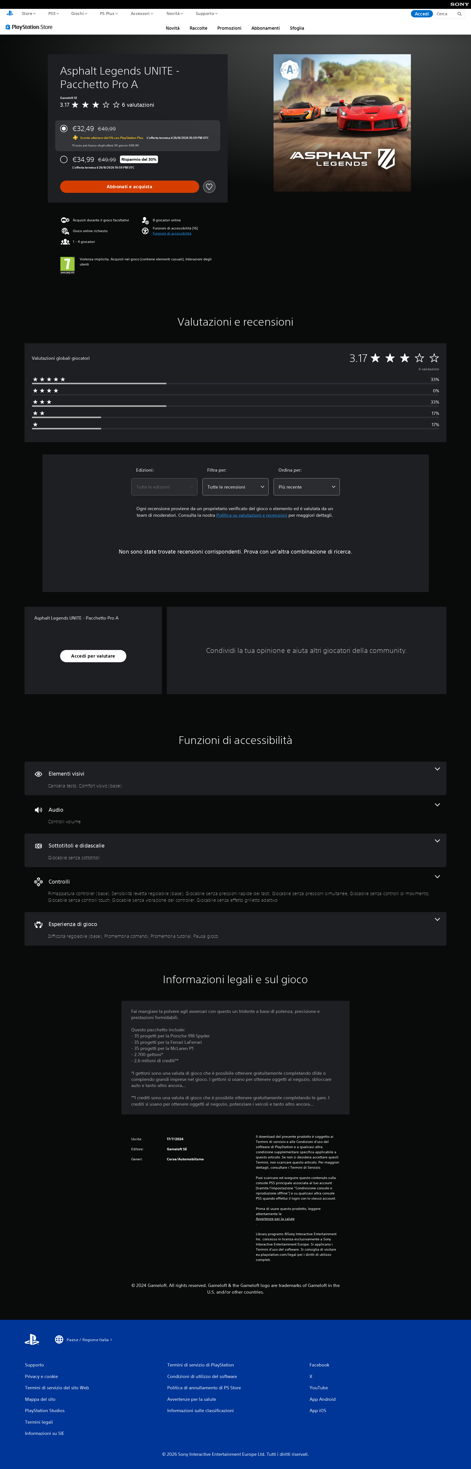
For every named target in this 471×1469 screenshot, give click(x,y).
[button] (172, 233)
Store (27, 13)
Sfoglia (297, 28)
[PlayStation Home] (10, 14)
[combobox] (164, 486)
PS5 (51, 13)
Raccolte (198, 28)
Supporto (205, 13)
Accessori (140, 13)
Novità (173, 13)
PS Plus (107, 13)
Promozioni (229, 28)
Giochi (77, 13)
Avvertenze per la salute (275, 1219)
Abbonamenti (265, 28)
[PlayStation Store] (30, 27)
